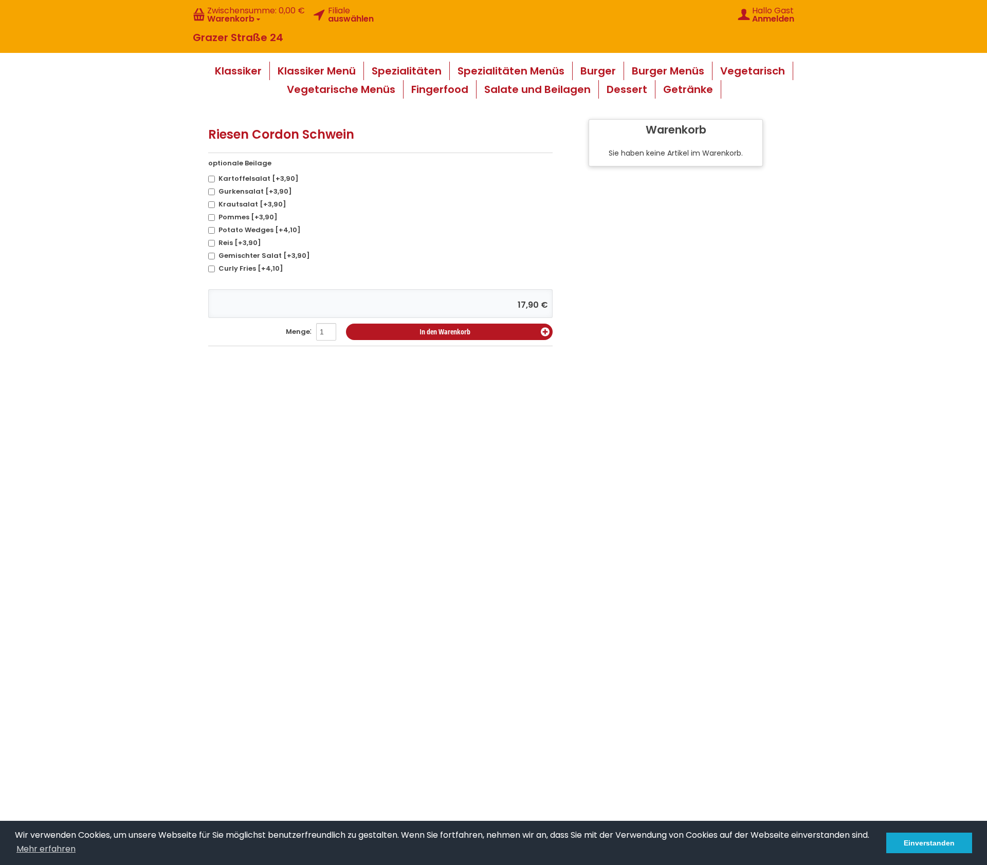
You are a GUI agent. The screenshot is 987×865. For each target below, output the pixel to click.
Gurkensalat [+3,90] (255, 191)
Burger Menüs (668, 71)
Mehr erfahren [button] (46, 849)
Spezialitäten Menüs (511, 71)
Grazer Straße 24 (238, 37)
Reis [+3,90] (239, 243)
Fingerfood (439, 89)
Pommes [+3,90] (248, 217)
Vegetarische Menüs (341, 89)
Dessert (627, 89)
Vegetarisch (752, 71)
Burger (598, 71)
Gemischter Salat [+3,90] (264, 255)
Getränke (688, 89)
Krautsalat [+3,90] (252, 204)
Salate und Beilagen (537, 89)
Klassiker (238, 71)
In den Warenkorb (444, 331)
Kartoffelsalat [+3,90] (258, 178)
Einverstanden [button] (929, 843)
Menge (298, 331)
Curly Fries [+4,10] (250, 268)
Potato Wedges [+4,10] (259, 230)
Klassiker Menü (317, 71)
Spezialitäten (407, 71)
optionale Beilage (239, 163)
